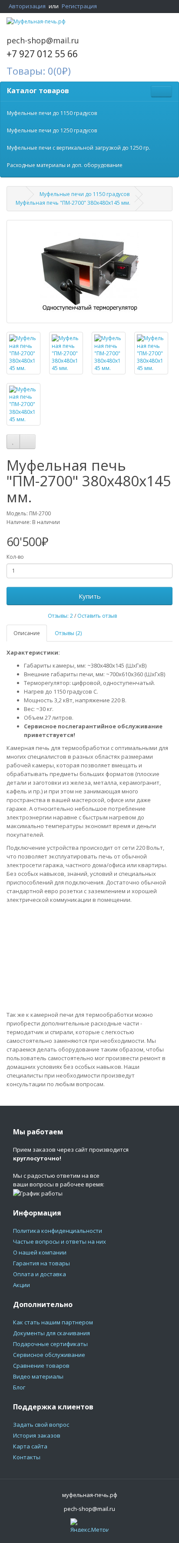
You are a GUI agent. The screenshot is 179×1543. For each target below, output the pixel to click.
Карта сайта (30, 1446)
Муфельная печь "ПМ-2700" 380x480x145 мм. (73, 202)
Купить (90, 596)
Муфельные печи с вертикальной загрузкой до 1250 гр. (78, 147)
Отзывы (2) (68, 633)
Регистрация (79, 6)
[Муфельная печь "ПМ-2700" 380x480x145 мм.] (89, 271)
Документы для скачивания (51, 1333)
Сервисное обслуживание (49, 1355)
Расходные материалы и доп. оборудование (65, 165)
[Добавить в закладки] (13, 441)
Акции (21, 1285)
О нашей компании (39, 1252)
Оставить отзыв (97, 615)
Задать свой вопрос (41, 1424)
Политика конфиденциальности (57, 1231)
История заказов (36, 1435)
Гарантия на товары (41, 1263)
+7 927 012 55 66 (42, 54)
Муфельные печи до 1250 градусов (52, 130)
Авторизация (27, 6)
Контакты (26, 1457)
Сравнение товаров (41, 1365)
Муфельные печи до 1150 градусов (52, 113)
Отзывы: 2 (60, 615)
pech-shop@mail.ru (43, 40)
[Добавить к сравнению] (28, 441)
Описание (26, 633)
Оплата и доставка (39, 1274)
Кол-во (15, 556)
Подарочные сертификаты (50, 1344)
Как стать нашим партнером (53, 1322)
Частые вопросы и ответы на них (59, 1241)
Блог (19, 1387)
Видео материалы (38, 1376)
